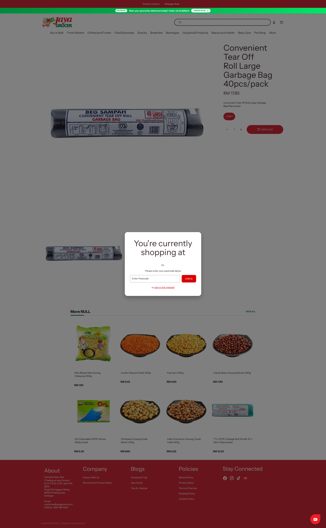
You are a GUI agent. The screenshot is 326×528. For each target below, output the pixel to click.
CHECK (189, 279)
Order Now (199, 10)
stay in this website (164, 287)
